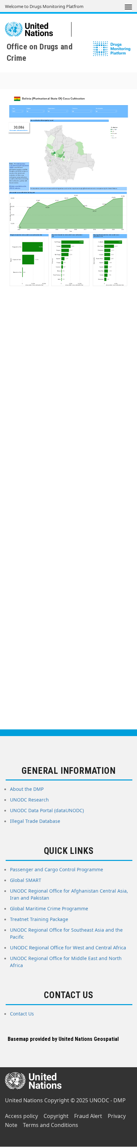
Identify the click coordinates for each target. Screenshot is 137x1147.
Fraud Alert (88, 1116)
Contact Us (22, 1013)
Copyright (56, 1116)
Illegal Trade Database (35, 821)
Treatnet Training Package (39, 919)
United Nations (24, 1100)
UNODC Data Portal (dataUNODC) (47, 810)
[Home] (38, 29)
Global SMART (25, 880)
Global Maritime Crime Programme (49, 908)
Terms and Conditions (50, 1125)
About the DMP (27, 789)
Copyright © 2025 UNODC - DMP (85, 1100)
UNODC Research (29, 799)
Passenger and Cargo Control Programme (56, 869)
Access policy (21, 1116)
